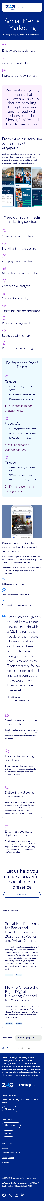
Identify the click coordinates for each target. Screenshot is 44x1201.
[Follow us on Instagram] (16, 1195)
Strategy (19, 975)
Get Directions (7, 1186)
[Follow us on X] (10, 1195)
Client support (11, 1125)
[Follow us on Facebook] (4, 1195)
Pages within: (7, 1037)
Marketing (9, 975)
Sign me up (9, 1109)
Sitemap (5, 1162)
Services (10, 1048)
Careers (5, 1148)
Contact (8, 1133)
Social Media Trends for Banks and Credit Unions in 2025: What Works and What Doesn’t (22, 932)
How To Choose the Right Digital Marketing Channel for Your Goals (21, 993)
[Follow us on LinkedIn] (23, 1195)
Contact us (22, 894)
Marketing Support (26, 1038)
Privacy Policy (8, 1157)
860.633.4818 (26, 1186)
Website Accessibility (11, 1152)
